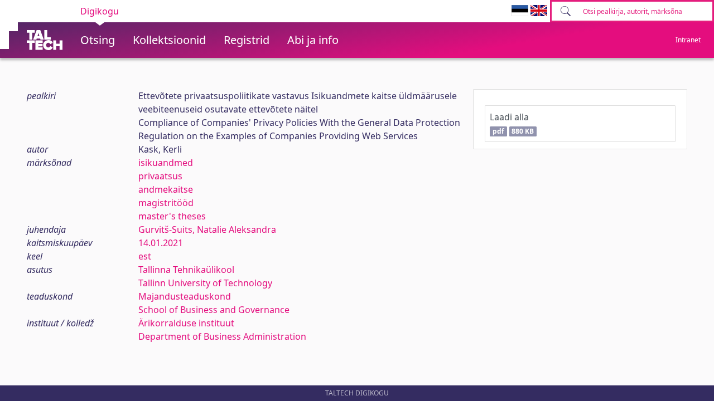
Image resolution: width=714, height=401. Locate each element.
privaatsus (160, 176)
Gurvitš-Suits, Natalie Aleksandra (207, 229)
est (144, 256)
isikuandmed (165, 163)
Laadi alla (512, 123)
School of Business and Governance (214, 310)
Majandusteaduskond (184, 296)
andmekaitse (165, 189)
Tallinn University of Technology (205, 283)
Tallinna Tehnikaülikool (186, 269)
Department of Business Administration (222, 336)
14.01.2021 (160, 243)
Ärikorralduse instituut (186, 323)
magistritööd (166, 203)
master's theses (172, 216)
